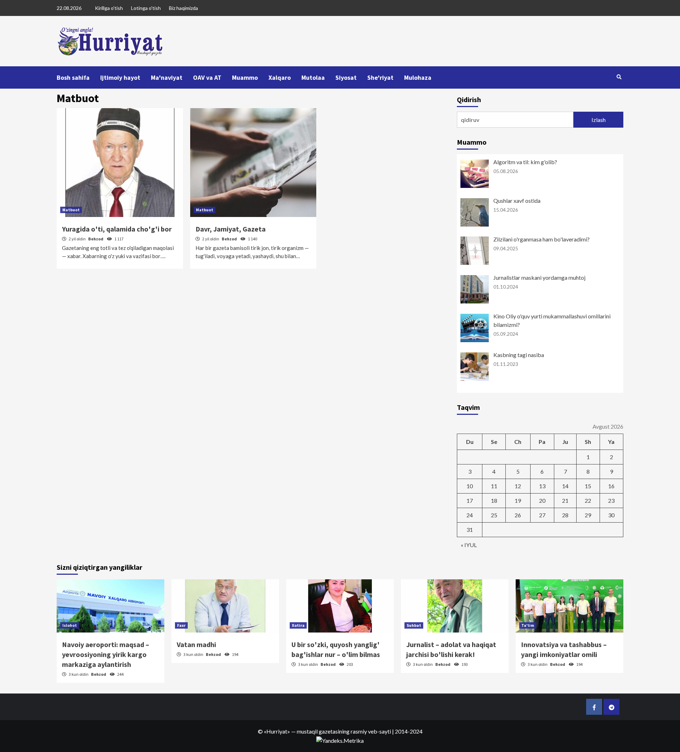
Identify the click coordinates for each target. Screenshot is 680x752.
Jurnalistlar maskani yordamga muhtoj (539, 277)
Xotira (298, 625)
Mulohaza (417, 77)
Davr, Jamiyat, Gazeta (231, 228)
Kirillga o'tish (109, 8)
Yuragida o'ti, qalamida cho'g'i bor (117, 228)
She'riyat (380, 77)
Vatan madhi (196, 644)
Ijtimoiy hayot (120, 77)
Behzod (96, 238)
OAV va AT (207, 77)
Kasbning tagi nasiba (518, 354)
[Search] (618, 77)
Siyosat (346, 77)
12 (518, 486)
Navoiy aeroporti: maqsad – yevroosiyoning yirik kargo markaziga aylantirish (105, 654)
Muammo (245, 77)
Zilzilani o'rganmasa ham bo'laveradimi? (541, 239)
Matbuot (71, 209)
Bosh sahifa (73, 77)
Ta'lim (527, 625)
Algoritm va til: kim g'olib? (525, 161)
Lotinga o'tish (146, 8)
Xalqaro (279, 77)
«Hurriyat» (277, 731)
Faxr (181, 625)
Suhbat (414, 625)
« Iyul (469, 544)
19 (518, 500)
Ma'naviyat (166, 77)
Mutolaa (313, 77)
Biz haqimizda (183, 8)
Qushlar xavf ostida (516, 200)
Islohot (69, 625)
